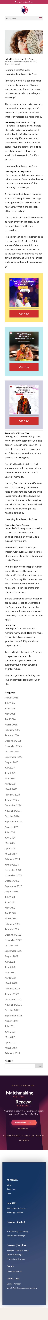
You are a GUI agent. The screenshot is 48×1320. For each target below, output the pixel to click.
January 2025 (12, 800)
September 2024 (13, 821)
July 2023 (10, 896)
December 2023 (13, 870)
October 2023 (12, 880)
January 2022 (12, 994)
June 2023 (10, 902)
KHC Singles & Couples (16, 1208)
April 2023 (10, 913)
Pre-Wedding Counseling (17, 1231)
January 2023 (12, 929)
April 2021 (10, 1042)
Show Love (11, 1189)
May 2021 (10, 1037)
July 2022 (10, 961)
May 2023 (10, 907)
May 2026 (10, 713)
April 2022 (10, 977)
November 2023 (13, 875)
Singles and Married (12, 64)
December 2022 (13, 934)
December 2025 (13, 740)
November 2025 (13, 746)
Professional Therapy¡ (16, 1259)
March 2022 (11, 983)
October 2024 (12, 816)
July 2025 (10, 767)
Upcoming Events (14, 1271)
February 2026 (12, 729)
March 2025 (11, 789)
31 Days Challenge (14, 1254)
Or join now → (24, 1129)
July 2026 (10, 703)
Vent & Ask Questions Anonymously (22, 1288)
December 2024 (13, 805)
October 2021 (12, 1010)
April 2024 (10, 848)
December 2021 (13, 999)
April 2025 (10, 783)
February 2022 (12, 988)
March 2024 (11, 853)
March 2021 (11, 1047)
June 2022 (10, 967)
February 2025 (12, 794)
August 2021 (11, 1020)
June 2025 (10, 773)
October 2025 (12, 751)
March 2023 (11, 918)
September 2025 (13, 756)
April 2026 (10, 719)
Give (9, 1193)
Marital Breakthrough (16, 1235)
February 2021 (12, 1053)
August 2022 (11, 956)
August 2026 (11, 697)
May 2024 (10, 843)
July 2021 (10, 1026)
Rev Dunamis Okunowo (16, 62)
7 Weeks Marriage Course (18, 1250)
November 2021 (13, 1004)
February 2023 (12, 923)
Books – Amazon (14, 1284)
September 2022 (13, 950)
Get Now (24, 313)
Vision (9, 1185)
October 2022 (12, 945)
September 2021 (13, 1015)
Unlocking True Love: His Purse (19, 59)
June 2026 (10, 708)
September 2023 (13, 886)
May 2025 (10, 778)
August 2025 (11, 762)
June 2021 (10, 1031)
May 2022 (10, 972)
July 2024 (10, 832)
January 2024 (12, 864)
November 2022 (13, 940)
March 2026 (11, 724)
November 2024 (13, 810)
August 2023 (11, 891)
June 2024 (10, 837)
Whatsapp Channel (15, 1212)
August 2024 (11, 826)
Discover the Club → (24, 1122)
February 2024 (12, 859)
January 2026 (12, 735)
